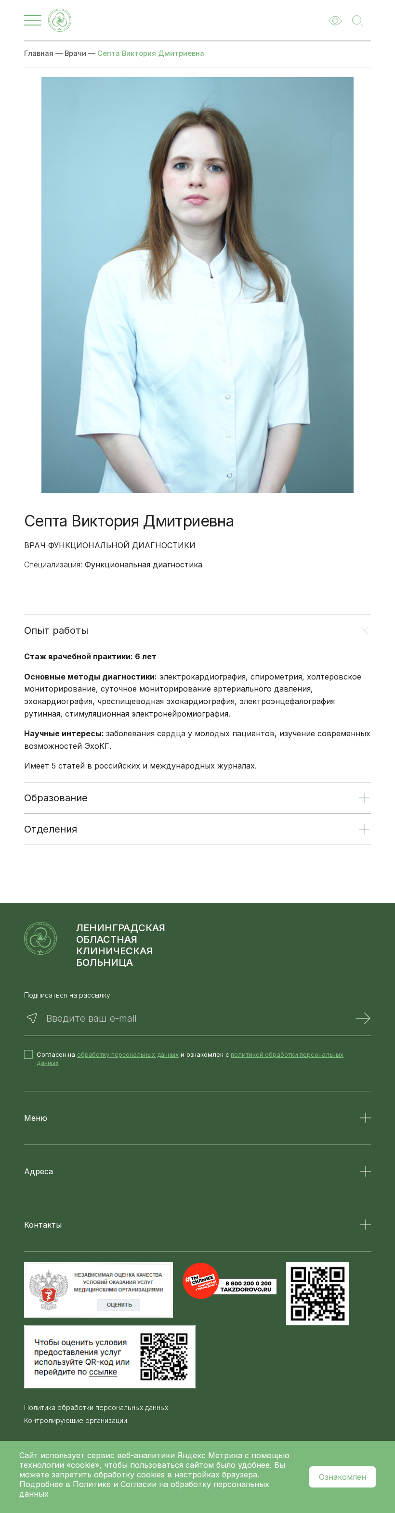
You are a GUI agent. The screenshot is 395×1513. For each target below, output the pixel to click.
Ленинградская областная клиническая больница (120, 945)
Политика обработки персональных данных (96, 1407)
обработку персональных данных (128, 1054)
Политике (92, 1484)
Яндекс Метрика (211, 1455)
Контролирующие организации (75, 1420)
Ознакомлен (342, 1477)
